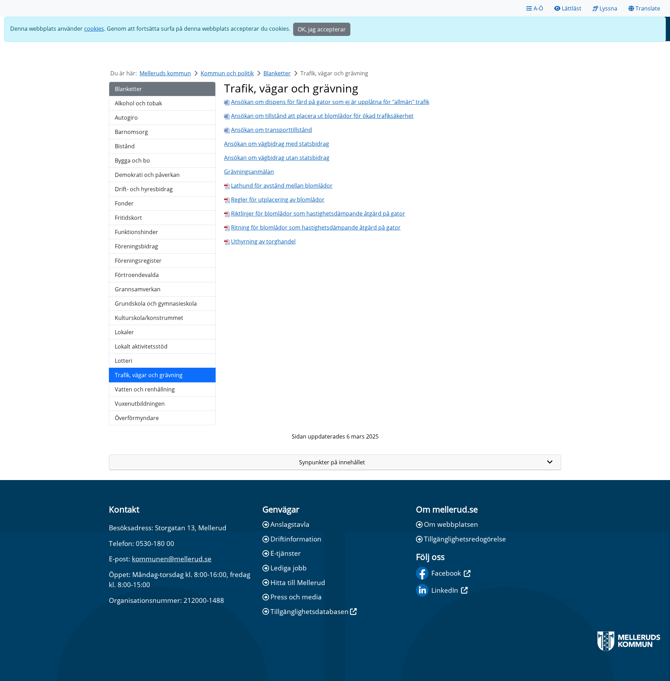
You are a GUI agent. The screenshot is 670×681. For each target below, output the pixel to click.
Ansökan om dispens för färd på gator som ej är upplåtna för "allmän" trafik (330, 102)
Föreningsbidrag (136, 246)
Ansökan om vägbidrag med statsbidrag (276, 144)
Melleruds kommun (165, 73)
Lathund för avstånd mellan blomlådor (282, 185)
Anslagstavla (290, 524)
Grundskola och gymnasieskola (156, 303)
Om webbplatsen (451, 524)
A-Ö (538, 8)
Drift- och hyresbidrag (144, 189)
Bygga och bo (132, 160)
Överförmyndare (137, 418)
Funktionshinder (136, 232)
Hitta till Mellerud (297, 582)
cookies (94, 28)
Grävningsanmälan (249, 171)
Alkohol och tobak (138, 103)
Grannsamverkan (138, 289)
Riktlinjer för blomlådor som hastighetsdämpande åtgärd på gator (318, 213)
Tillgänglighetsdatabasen (309, 611)
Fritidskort (128, 218)
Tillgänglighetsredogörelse (465, 539)
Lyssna (608, 8)
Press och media (296, 596)
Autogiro (126, 117)
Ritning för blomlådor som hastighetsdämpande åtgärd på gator (316, 227)
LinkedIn (444, 590)
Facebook (446, 573)
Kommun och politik (227, 73)
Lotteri (123, 361)
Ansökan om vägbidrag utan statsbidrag (276, 158)
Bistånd (125, 146)
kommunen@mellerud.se (171, 558)
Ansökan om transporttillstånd (271, 130)
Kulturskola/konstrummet (149, 318)
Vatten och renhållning (145, 389)
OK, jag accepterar (322, 29)
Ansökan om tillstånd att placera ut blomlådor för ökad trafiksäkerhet (322, 116)
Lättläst (571, 8)
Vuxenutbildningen (140, 403)
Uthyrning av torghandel (263, 241)
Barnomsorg (131, 132)
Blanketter (277, 73)
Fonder (124, 203)
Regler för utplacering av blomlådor (278, 199)
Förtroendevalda (137, 275)
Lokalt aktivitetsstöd (141, 346)
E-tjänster (285, 553)
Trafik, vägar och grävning (149, 375)
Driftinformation (295, 539)
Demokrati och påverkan (147, 175)
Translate (647, 8)
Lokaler (124, 332)
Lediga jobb (288, 568)
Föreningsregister (138, 260)
